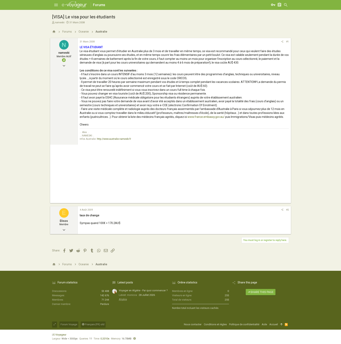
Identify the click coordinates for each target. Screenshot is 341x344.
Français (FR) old (94, 324)
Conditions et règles (215, 324)
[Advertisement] (170, 175)
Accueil (273, 324)
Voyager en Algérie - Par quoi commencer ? (143, 290)
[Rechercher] (286, 4)
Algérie (123, 299)
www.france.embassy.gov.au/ (206, 116)
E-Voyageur (59, 334)
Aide (264, 324)
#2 (287, 209)
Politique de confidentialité (244, 324)
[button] (56, 5)
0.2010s (104, 338)
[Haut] (281, 324)
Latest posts (125, 282)
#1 (287, 41)
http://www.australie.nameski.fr (114, 139)
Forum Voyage (69, 324)
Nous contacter (192, 324)
